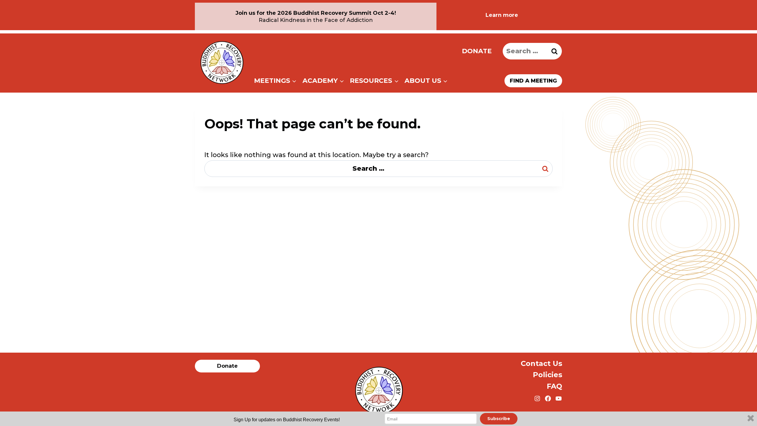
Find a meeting (533, 81)
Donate (477, 51)
